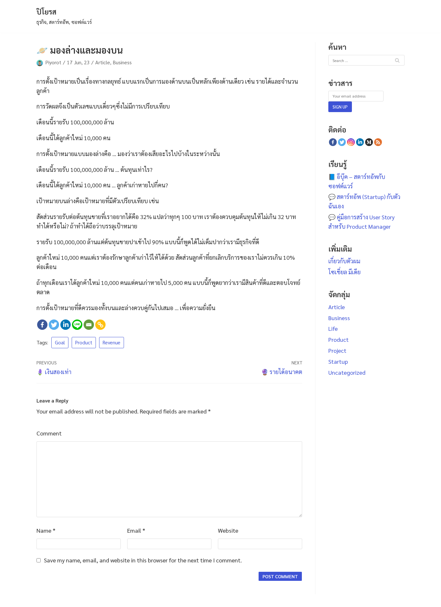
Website (228, 530)
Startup (338, 361)
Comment (49, 433)
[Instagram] (351, 142)
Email (136, 530)
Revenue (111, 342)
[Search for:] (366, 59)
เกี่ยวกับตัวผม (344, 261)
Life (333, 328)
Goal (60, 342)
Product (83, 342)
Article (102, 62)
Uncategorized (346, 372)
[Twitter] (54, 324)
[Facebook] (42, 324)
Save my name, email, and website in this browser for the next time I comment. (143, 560)
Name (46, 530)
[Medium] (369, 142)
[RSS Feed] (378, 142)
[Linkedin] (65, 324)
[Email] (89, 324)
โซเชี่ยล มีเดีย (344, 272)
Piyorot (53, 62)
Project (337, 350)
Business (122, 62)
